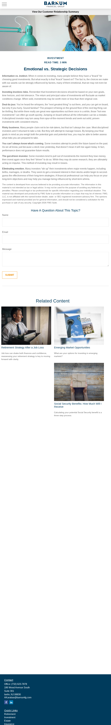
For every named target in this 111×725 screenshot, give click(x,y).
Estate (7, 721)
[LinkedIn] (11, 702)
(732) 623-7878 (19, 684)
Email (5, 232)
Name (5, 215)
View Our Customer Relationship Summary (55, 12)
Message (7, 249)
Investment (9, 717)
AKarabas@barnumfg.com (17, 697)
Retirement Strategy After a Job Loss (22, 347)
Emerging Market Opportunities (72, 347)
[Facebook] (6, 702)
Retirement (9, 714)
